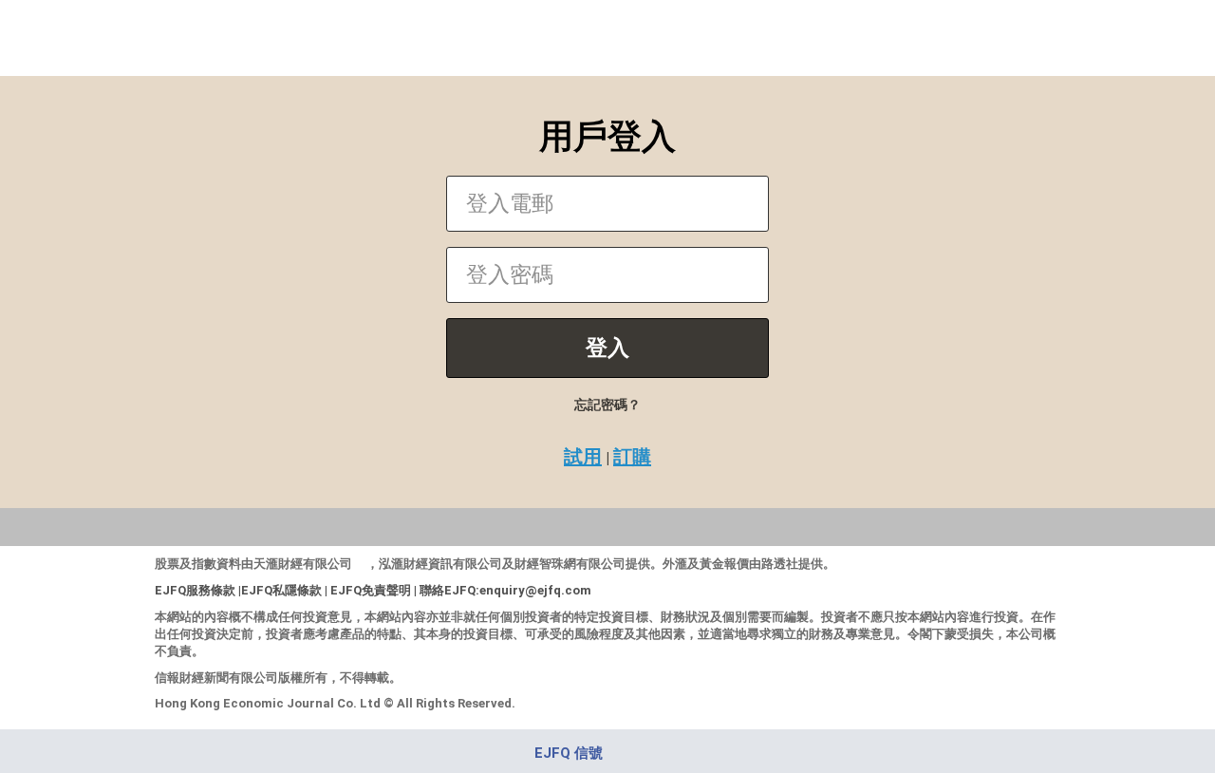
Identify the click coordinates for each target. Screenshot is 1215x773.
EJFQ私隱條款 (281, 590)
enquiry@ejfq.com (535, 590)
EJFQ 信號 (568, 753)
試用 (583, 456)
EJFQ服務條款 (195, 590)
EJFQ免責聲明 (370, 590)
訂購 (632, 456)
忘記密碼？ (607, 404)
